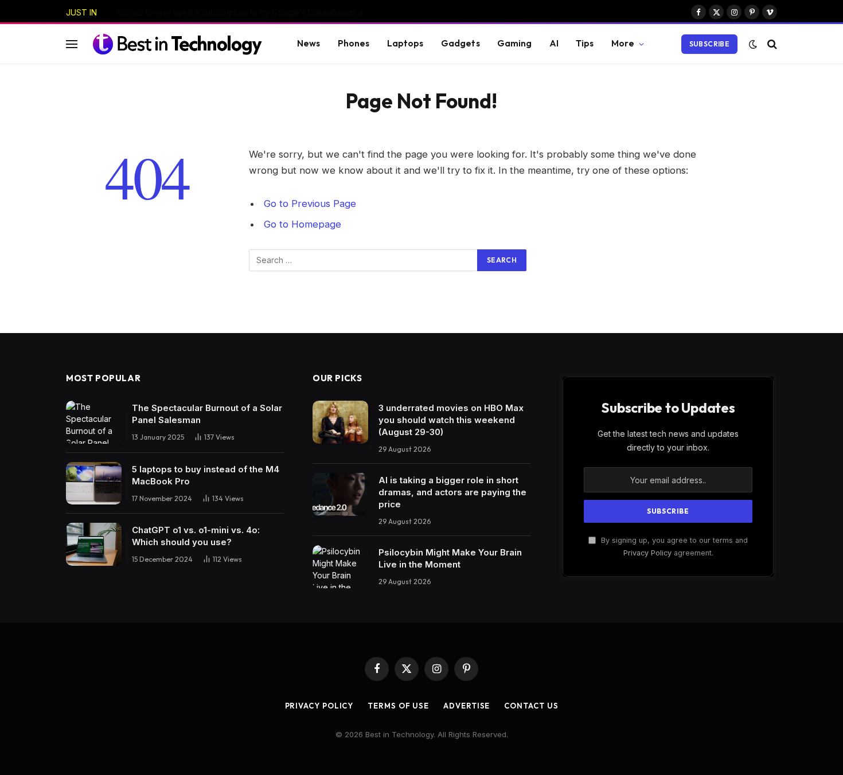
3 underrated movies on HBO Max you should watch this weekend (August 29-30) (451, 419)
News (309, 43)
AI (554, 43)
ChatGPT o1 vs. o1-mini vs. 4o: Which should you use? (196, 536)
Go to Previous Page (310, 203)
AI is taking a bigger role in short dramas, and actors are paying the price (452, 492)
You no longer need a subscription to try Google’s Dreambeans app (245, 12)
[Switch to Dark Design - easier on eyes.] (753, 44)
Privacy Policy (647, 553)
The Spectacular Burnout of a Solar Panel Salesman (207, 413)
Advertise (466, 705)
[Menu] (71, 44)
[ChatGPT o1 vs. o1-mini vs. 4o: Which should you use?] (94, 544)
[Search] (771, 44)
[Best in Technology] (177, 43)
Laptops (405, 43)
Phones (354, 43)
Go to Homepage (302, 224)
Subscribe (709, 44)
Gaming (514, 43)
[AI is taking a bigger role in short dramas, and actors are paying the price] (340, 494)
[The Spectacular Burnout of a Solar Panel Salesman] (94, 422)
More (623, 43)
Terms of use (398, 705)
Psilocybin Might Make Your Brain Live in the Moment (450, 558)
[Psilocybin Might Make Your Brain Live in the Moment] (340, 566)
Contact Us (531, 705)
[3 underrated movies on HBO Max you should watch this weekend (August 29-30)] (340, 422)
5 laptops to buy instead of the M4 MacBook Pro (205, 475)
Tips (585, 43)
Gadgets (460, 43)
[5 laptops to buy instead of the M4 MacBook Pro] (94, 483)
